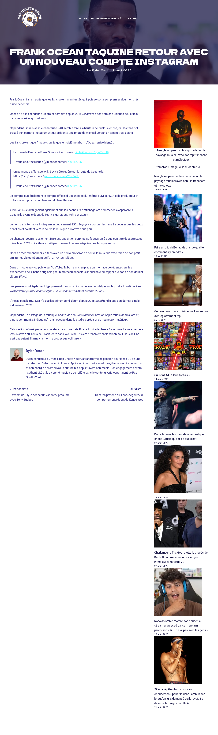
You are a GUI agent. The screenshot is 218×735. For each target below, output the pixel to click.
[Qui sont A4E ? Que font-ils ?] (181, 346)
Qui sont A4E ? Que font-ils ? (172, 375)
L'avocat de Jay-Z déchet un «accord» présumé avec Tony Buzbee (40, 394)
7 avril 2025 (74, 162)
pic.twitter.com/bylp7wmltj (92, 152)
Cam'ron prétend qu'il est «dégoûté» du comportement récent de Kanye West (119, 394)
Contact (131, 18)
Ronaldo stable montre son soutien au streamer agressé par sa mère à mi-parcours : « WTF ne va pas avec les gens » (181, 625)
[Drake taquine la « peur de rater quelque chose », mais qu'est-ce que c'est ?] (181, 405)
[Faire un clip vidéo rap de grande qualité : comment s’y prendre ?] (181, 218)
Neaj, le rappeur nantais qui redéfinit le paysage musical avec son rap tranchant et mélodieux (181, 155)
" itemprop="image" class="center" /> (177, 167)
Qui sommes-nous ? (106, 18)
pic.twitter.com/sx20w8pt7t (61, 176)
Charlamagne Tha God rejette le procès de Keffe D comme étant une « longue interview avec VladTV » (181, 557)
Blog (83, 18)
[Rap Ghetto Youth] (30, 18)
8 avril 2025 (74, 186)
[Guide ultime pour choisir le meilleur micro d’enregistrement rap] (181, 282)
